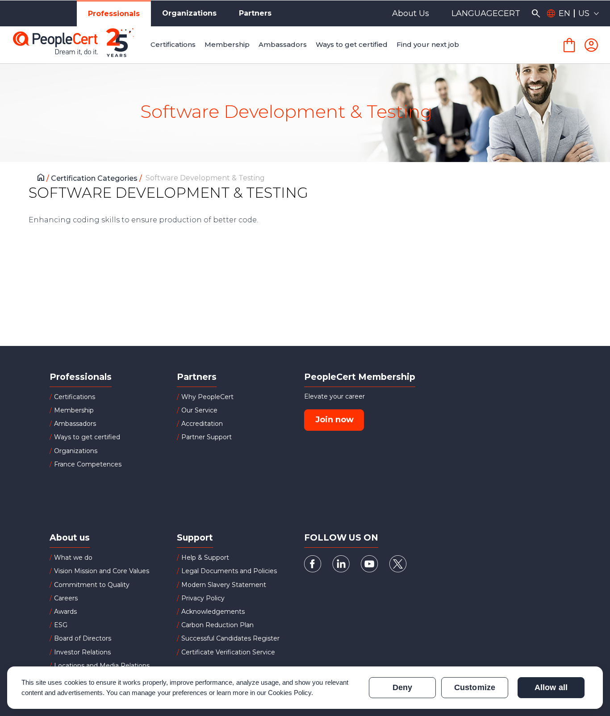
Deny (402, 687)
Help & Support (205, 558)
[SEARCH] (535, 13)
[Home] (43, 178)
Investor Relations (82, 652)
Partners (255, 13)
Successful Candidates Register (230, 638)
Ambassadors (75, 424)
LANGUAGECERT (485, 13)
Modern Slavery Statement (223, 585)
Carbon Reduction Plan (217, 625)
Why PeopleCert (207, 397)
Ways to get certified (87, 437)
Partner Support (206, 437)
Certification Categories (95, 178)
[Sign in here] (591, 45)
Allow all (551, 687)
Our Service (199, 410)
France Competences (87, 464)
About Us (410, 13)
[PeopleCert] (80, 45)
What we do (73, 558)
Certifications (74, 397)
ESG (60, 625)
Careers (66, 598)
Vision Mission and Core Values (101, 571)
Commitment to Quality (92, 585)
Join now (334, 420)
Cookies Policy (290, 692)
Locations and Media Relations (102, 666)
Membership (74, 410)
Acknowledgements (213, 612)
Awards (65, 612)
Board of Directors (82, 638)
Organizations (189, 13)
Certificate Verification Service (228, 652)
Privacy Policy (203, 598)
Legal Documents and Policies (229, 571)
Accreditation (202, 424)
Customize (474, 687)
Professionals (114, 13)
